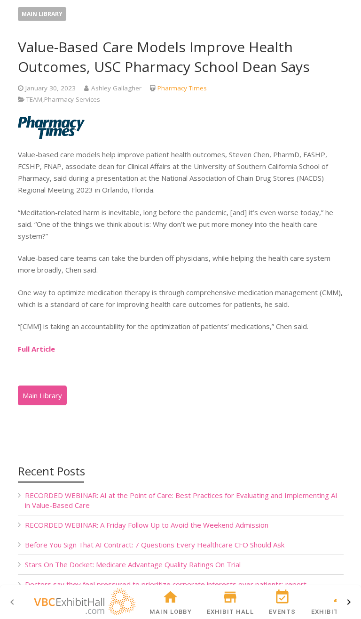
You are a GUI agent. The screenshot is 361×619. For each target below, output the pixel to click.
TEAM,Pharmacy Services (63, 99)
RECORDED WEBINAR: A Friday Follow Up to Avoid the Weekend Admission (146, 525)
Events (282, 611)
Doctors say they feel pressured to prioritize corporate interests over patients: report (165, 584)
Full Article (36, 349)
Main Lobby (170, 611)
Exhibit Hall (230, 611)
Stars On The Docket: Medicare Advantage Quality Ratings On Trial (133, 564)
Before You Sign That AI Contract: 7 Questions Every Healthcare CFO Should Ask (154, 544)
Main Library (42, 14)
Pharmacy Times (182, 88)
